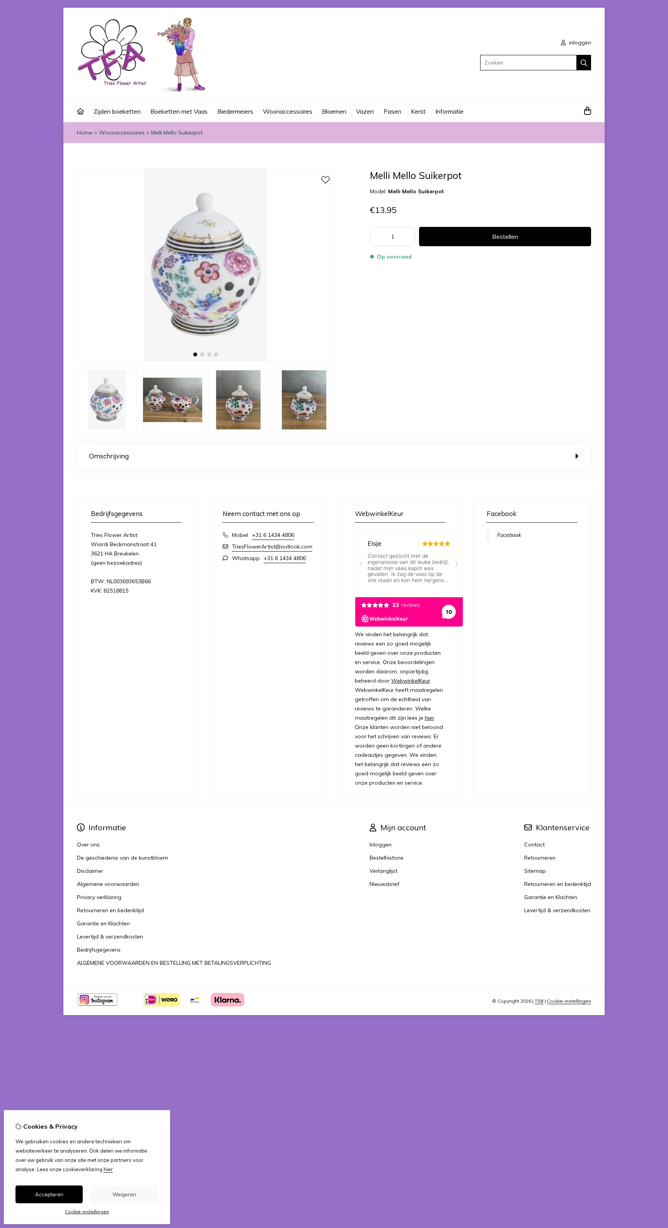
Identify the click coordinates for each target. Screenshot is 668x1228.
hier (429, 717)
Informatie (449, 111)
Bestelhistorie (387, 857)
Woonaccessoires (287, 111)
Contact (534, 844)
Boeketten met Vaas (179, 111)
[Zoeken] (584, 62)
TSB (539, 1001)
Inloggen (381, 844)
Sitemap (535, 870)
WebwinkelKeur (410, 680)
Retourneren (540, 857)
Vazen (365, 111)
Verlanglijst (383, 870)
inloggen (579, 42)
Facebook (509, 534)
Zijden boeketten (117, 111)
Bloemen (334, 111)
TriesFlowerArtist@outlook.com (272, 546)
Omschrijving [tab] (109, 456)
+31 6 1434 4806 (273, 534)
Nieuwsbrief (384, 884)
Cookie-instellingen (569, 1001)
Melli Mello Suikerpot (177, 132)
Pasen (392, 111)
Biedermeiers (235, 111)
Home (84, 132)
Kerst (418, 111)
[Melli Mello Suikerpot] (205, 359)
